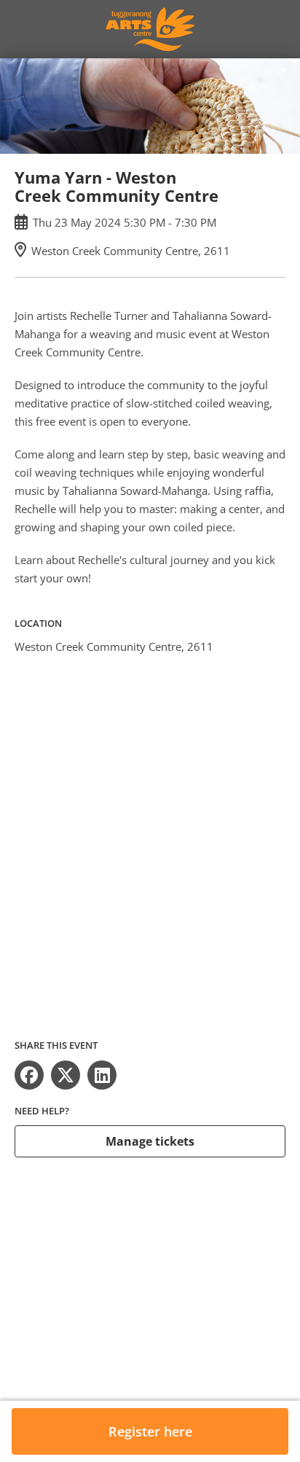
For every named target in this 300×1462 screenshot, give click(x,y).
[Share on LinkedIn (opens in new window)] (102, 1075)
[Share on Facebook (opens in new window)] (29, 1075)
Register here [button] (150, 1431)
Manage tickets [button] (150, 1141)
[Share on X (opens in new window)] (65, 1075)
